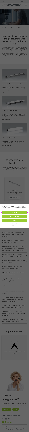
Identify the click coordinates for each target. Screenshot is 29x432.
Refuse (14, 220)
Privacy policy (14, 225)
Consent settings (14, 216)
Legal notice (14, 223)
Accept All (14, 212)
